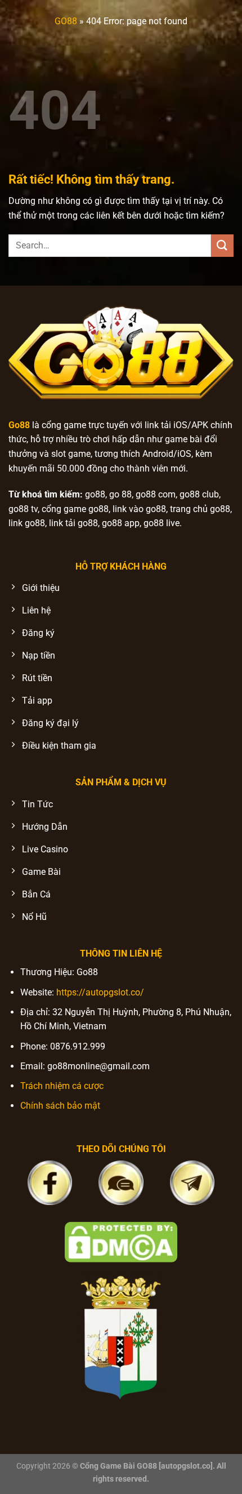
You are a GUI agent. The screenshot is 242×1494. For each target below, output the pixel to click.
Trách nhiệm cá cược (62, 1086)
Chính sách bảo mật (60, 1105)
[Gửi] (222, 245)
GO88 (66, 21)
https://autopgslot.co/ (100, 992)
